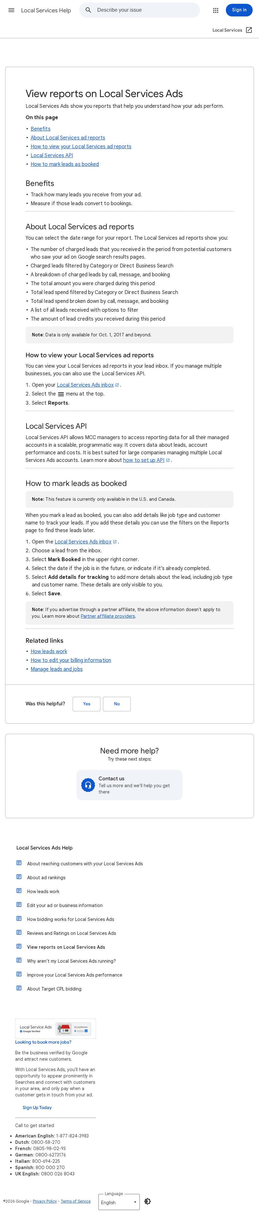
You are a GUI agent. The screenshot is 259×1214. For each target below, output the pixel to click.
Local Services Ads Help (44, 848)
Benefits (41, 129)
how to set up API (143, 460)
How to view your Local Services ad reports (81, 147)
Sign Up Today (37, 1107)
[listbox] (119, 1202)
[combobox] (148, 10)
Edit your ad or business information (65, 905)
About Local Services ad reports (68, 138)
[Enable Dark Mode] (147, 1201)
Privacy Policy (45, 1201)
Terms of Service (76, 1201)
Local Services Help (46, 10)
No (117, 704)
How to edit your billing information (71, 660)
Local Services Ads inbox (85, 385)
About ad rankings (46, 877)
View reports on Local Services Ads (66, 947)
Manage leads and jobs (57, 669)
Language (114, 1193)
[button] (11, 10)
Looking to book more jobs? (43, 1042)
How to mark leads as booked (65, 164)
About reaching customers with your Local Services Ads (85, 864)
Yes (86, 704)
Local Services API (52, 155)
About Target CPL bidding (54, 989)
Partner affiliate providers (108, 616)
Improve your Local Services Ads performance (74, 975)
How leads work (49, 651)
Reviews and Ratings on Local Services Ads (71, 933)
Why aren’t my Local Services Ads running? (71, 961)
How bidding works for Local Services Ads (70, 919)
